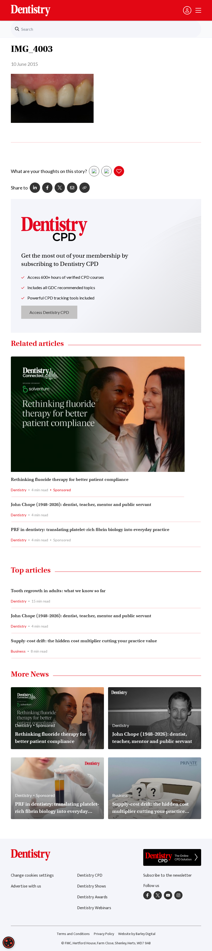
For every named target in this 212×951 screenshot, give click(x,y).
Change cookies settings (32, 875)
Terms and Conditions (73, 934)
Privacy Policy (104, 934)
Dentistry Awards (92, 897)
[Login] (187, 10)
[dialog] (8, 942)
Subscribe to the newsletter (167, 875)
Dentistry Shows (91, 886)
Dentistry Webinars (94, 908)
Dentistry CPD (89, 875)
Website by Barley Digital (136, 934)
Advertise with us (26, 886)
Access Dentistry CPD (49, 312)
